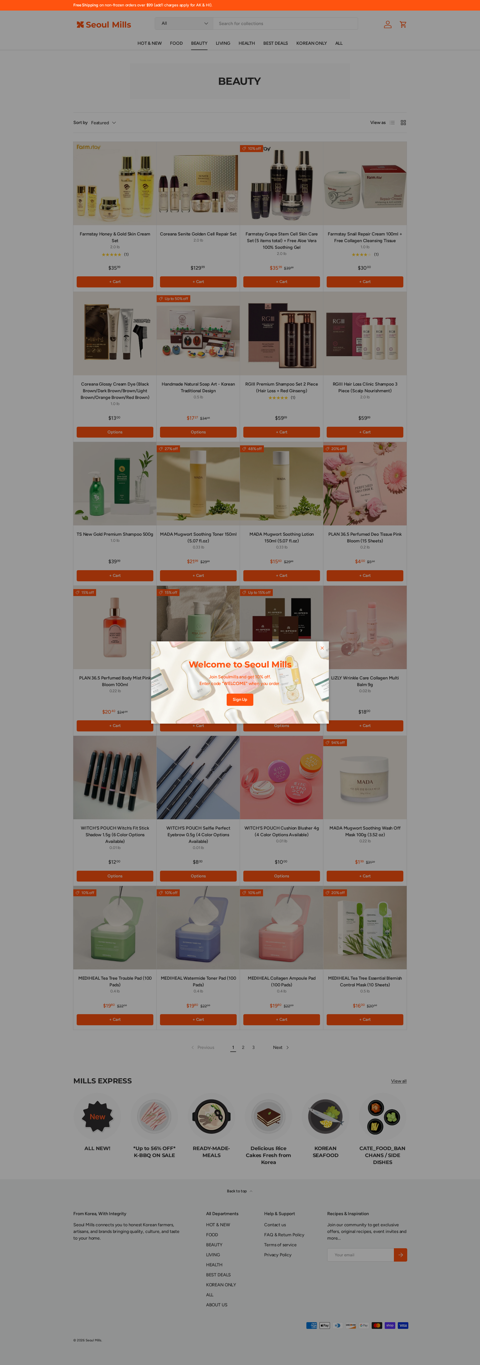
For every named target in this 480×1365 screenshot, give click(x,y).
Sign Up (240, 699)
